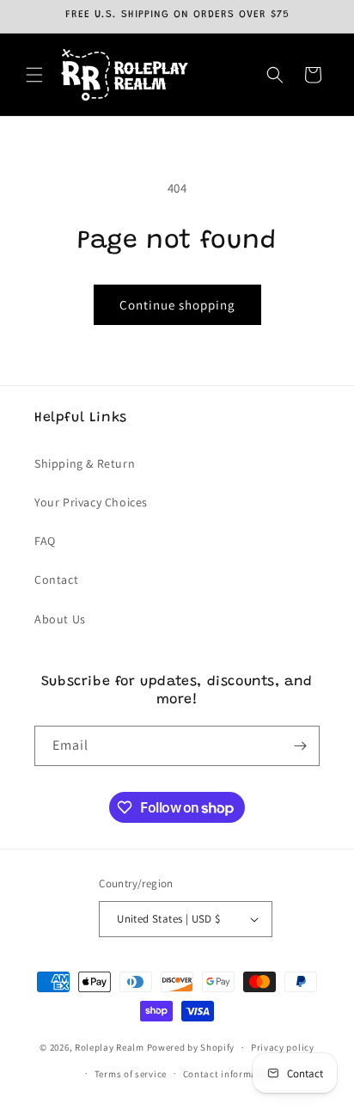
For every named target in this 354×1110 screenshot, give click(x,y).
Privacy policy (282, 1047)
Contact (56, 579)
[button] (34, 75)
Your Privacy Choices (91, 502)
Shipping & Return (84, 463)
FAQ (45, 541)
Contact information (229, 1074)
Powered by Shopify (191, 1047)
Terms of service (131, 1074)
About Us (60, 619)
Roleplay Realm (109, 1047)
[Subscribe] (300, 746)
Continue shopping (177, 305)
